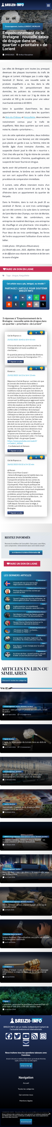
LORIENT (27, 26)
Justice (20, 26)
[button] (48, 5)
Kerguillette (29, 117)
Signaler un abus (16, 362)
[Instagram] (43, 1036)
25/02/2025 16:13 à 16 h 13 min (21, 375)
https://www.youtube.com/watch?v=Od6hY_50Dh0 (22, 442)
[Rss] (34, 1036)
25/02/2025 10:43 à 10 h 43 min (21, 339)
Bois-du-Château (13, 117)
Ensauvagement (11, 26)
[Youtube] (26, 1036)
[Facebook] (9, 1036)
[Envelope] (26, 1043)
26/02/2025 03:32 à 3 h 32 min (20, 464)
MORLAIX (36, 26)
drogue (15, 275)
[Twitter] (17, 1036)
